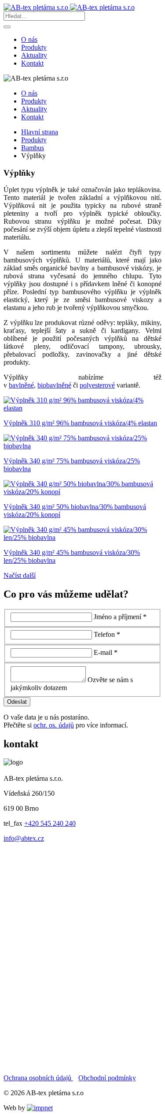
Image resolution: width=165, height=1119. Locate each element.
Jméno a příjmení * (120, 616)
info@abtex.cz (24, 838)
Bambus (32, 147)
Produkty (34, 47)
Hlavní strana (39, 132)
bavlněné (21, 385)
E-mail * (105, 652)
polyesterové (97, 385)
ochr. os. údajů (53, 725)
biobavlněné (54, 385)
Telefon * (107, 634)
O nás (29, 39)
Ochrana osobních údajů (38, 1078)
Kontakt (32, 63)
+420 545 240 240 (50, 823)
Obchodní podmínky (107, 1078)
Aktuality (34, 55)
